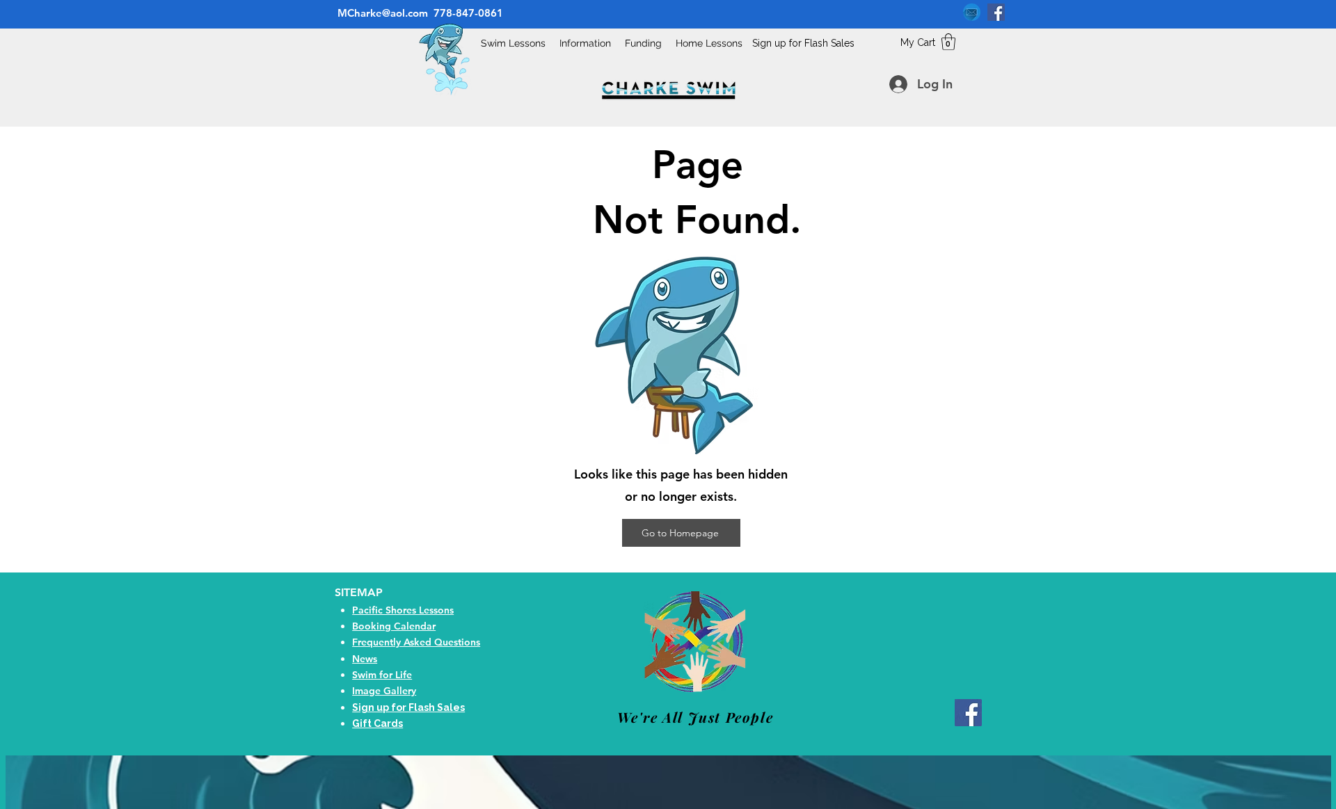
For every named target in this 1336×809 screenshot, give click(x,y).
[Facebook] (996, 12)
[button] (948, 41)
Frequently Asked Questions (416, 642)
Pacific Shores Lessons (403, 610)
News (364, 658)
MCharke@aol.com (381, 12)
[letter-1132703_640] (971, 12)
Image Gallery (384, 690)
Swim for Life (382, 674)
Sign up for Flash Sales (803, 43)
